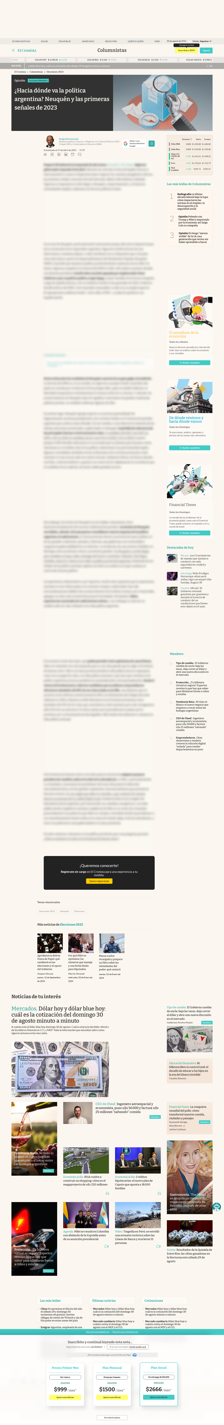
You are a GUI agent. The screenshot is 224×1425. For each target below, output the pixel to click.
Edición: (201, 41)
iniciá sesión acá (138, 1347)
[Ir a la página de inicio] (27, 50)
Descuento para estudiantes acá (125, 1332)
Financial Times (182, 505)
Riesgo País (111, 41)
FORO (157, 41)
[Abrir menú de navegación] (13, 50)
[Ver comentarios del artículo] (79, 154)
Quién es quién (136, 41)
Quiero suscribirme (65, 1397)
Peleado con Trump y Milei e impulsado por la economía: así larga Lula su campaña (193, 221)
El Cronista (20, 71)
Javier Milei (88, 41)
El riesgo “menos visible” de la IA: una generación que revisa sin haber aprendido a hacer (193, 238)
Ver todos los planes (112, 1418)
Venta (198, 139)
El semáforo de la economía (183, 334)
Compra (207, 139)
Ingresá (206, 50)
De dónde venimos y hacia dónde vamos (189, 419)
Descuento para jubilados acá (97, 1332)
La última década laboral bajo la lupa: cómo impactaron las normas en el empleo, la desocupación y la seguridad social (192, 201)
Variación (186, 139)
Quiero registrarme (99, 881)
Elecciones (79, 911)
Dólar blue (65, 41)
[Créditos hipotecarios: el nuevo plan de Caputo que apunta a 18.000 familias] (138, 1160)
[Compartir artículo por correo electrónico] (72, 154)
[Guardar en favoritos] (152, 144)
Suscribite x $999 (186, 50)
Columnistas (36, 71)
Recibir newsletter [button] (191, 362)
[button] (216, 1207)
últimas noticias (21, 41)
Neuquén (64, 911)
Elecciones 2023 (55, 71)
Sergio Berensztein (68, 139)
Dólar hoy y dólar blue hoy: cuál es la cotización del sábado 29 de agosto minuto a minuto (170, 66)
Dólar (44, 41)
